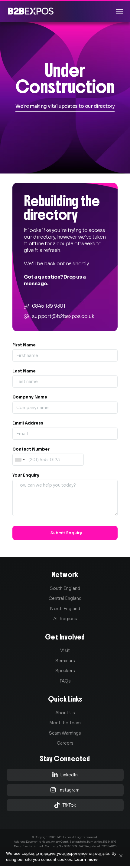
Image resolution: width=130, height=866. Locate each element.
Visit (65, 650)
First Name (24, 345)
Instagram (65, 790)
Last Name (24, 371)
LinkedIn (65, 775)
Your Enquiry (25, 475)
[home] (29, 11)
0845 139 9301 (48, 306)
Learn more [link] (86, 859)
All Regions (65, 618)
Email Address (27, 423)
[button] (121, 856)
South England (65, 588)
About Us (65, 713)
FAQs (65, 681)
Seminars (65, 660)
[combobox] (20, 459)
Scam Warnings (65, 733)
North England (65, 608)
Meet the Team (65, 723)
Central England (65, 598)
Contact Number (31, 449)
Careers (65, 743)
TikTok (65, 805)
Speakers (65, 670)
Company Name (29, 397)
